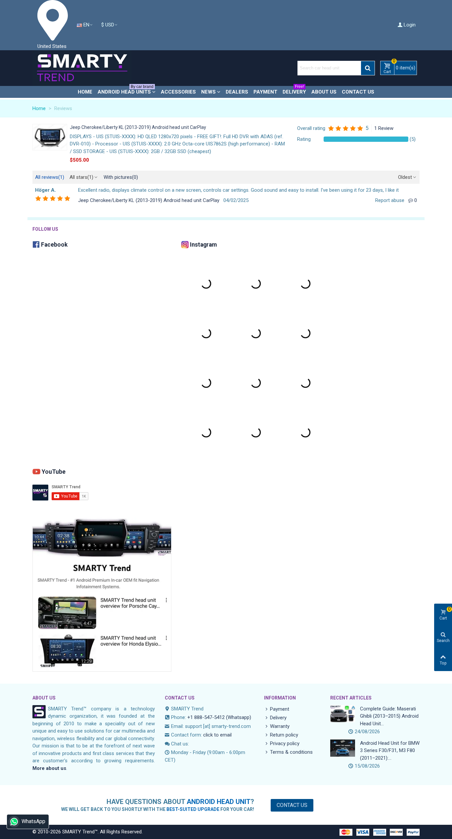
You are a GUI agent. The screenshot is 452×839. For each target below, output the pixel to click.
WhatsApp (33, 821)
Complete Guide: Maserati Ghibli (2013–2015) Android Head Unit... (389, 716)
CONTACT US (180, 697)
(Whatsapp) (238, 717)
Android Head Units (126, 90)
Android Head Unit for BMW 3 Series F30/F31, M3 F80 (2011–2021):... (390, 750)
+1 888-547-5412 (206, 717)
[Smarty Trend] (82, 68)
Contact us (358, 92)
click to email (217, 735)
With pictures (121, 177)
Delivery (294, 90)
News (208, 92)
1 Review (383, 128)
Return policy (284, 735)
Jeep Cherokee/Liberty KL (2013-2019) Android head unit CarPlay (138, 127)
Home (85, 92)
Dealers (237, 92)
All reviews (49, 177)
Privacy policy (284, 743)
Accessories (178, 92)
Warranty (280, 726)
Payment (265, 92)
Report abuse (389, 200)
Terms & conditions (291, 752)
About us (324, 92)
